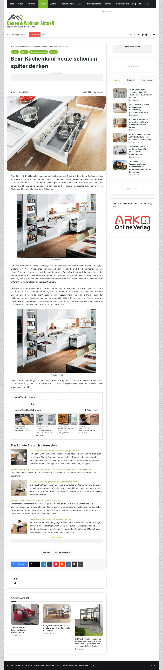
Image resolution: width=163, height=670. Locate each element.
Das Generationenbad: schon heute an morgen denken (54, 450)
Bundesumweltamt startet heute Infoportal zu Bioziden (35, 500)
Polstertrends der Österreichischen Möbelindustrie (18, 629)
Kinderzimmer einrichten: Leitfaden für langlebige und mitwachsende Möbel (140, 137)
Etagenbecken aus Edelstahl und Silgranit (22, 429)
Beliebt (130, 80)
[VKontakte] (68, 564)
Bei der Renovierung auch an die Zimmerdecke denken (55, 481)
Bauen (20, 4)
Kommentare (146, 80)
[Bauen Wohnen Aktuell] (30, 21)
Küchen (24, 52)
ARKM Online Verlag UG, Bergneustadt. (61, 665)
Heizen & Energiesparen (71, 4)
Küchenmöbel (63, 552)
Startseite (16, 46)
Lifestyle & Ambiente (38, 52)
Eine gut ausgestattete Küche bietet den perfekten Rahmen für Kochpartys (57, 627)
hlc (14, 92)
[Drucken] (80, 564)
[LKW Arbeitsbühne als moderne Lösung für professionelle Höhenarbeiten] (120, 150)
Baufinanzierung (94, 4)
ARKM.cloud (94, 665)
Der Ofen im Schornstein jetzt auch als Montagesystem (66, 430)
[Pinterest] (56, 564)
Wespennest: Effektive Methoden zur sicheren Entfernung (65, 35)
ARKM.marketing (106, 11)
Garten (53, 4)
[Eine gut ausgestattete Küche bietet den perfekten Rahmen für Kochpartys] (57, 613)
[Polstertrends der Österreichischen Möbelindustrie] (25, 614)
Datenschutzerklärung (126, 4)
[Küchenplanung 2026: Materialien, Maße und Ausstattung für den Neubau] (120, 123)
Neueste (116, 80)
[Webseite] (15, 583)
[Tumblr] (49, 564)
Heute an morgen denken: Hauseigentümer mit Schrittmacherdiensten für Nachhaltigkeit (51, 469)
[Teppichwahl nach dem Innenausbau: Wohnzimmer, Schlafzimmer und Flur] (120, 108)
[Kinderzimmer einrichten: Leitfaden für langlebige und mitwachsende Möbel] (120, 137)
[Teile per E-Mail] (74, 564)
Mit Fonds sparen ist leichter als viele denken (50, 519)
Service (108, 4)
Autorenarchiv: (92, 410)
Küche (47, 552)
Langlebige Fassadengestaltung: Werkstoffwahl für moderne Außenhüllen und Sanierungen (140, 166)
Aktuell (43, 4)
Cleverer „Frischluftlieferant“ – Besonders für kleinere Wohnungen (44, 431)
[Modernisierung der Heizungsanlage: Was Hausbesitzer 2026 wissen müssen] (120, 93)
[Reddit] (62, 564)
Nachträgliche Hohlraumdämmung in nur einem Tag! (88, 430)
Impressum (144, 4)
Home (11, 4)
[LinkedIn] (43, 564)
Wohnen (31, 4)
